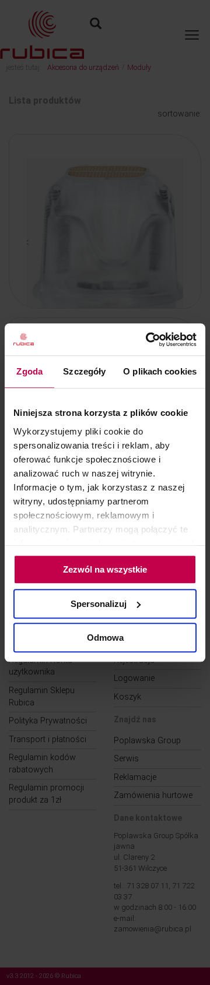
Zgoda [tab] (29, 371)
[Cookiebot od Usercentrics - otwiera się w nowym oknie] (148, 339)
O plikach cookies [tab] (160, 371)
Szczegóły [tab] (84, 371)
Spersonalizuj (99, 604)
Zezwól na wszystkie (105, 569)
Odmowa (105, 637)
